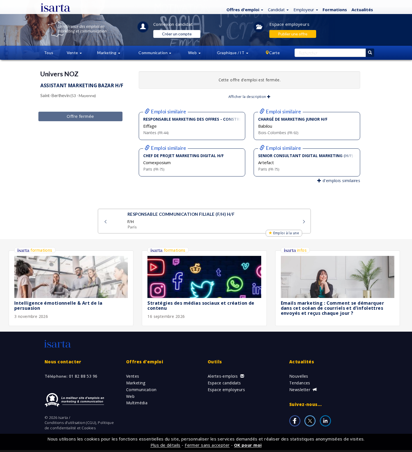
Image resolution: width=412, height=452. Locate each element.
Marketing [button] (107, 52)
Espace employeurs (289, 24)
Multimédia (136, 402)
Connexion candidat (173, 24)
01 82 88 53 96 (83, 376)
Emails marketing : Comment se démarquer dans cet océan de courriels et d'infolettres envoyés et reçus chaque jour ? (332, 308)
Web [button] (193, 52)
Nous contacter (63, 361)
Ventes (132, 376)
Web (130, 396)
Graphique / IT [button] (231, 52)
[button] (244, 9)
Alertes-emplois (223, 376)
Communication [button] (153, 52)
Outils (215, 361)
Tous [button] (49, 52)
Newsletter (300, 389)
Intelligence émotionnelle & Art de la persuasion (58, 305)
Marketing (135, 383)
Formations (335, 9)
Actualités (362, 9)
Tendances (299, 383)
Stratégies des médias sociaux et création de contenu (200, 305)
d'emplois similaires (340, 180)
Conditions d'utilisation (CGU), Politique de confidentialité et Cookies (79, 425)
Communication (141, 389)
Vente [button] (73, 52)
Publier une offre (292, 33)
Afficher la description (247, 96)
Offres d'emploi (144, 361)
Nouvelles (298, 376)
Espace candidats (224, 383)
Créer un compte (177, 33)
